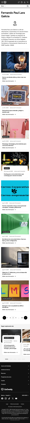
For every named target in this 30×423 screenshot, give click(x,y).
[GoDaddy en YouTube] (16, 399)
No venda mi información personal (15, 406)
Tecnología (6, 232)
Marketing (6, 136)
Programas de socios (6, 377)
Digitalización (7, 298)
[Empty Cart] (28, 2)
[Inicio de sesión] (24, 2)
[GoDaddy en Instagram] (6, 399)
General (7, 168)
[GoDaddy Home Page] (7, 389)
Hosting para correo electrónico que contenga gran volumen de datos (14, 174)
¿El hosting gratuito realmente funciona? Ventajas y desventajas (10, 347)
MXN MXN (24, 395)
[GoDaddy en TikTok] (9, 399)
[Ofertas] (18, 2)
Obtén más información (10, 352)
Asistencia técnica (5, 369)
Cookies (22, 404)
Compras (3, 384)
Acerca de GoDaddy (6, 366)
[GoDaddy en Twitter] (13, 399)
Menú (2, 6)
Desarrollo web (7, 103)
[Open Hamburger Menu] (1, 2)
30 (22, 317)
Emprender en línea (8, 70)
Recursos (3, 373)
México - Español (5, 395)
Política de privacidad (14, 404)
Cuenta (3, 380)
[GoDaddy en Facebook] (2, 399)
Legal (7, 404)
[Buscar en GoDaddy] (28, 6)
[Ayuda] (21, 2)
